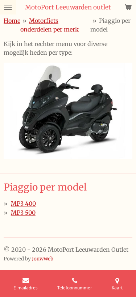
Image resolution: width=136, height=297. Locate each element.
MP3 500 (23, 212)
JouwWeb (42, 259)
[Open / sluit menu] (8, 7)
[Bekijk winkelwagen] (128, 7)
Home (12, 20)
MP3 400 (23, 203)
